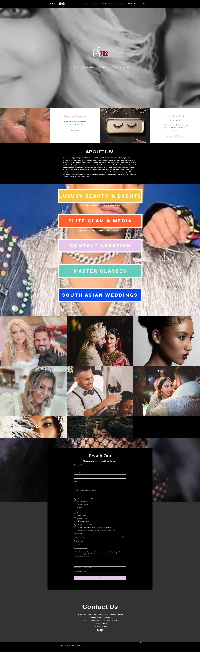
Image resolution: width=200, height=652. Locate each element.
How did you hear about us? (83, 567)
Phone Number (79, 472)
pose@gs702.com (100, 626)
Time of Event (78, 541)
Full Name (77, 465)
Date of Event (79, 533)
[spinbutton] (81, 545)
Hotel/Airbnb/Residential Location (85, 490)
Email (76, 481)
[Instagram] (63, 3)
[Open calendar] (123, 537)
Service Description (80, 548)
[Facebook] (60, 3)
